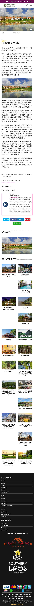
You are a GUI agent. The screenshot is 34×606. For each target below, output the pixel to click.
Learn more (20, 604)
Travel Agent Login (5, 525)
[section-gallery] (30, 29)
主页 (3, 32)
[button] (15, 1)
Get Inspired (8, 32)
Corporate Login (4, 530)
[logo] (9, 5)
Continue (13, 604)
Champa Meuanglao (14, 197)
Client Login (3, 523)
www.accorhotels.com (8, 183)
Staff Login (3, 527)
